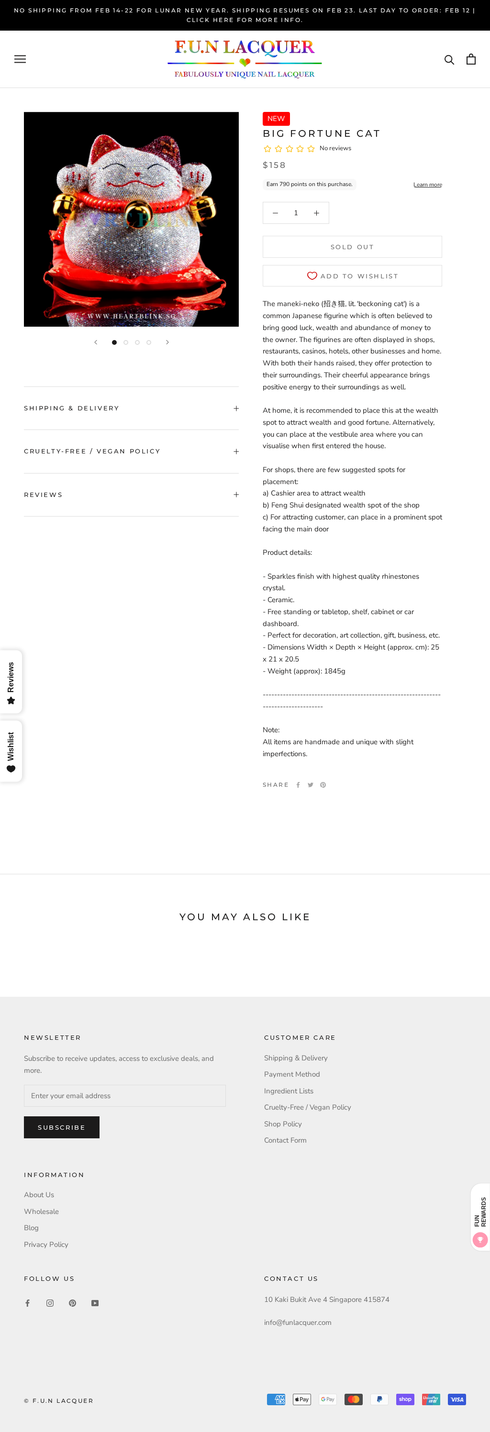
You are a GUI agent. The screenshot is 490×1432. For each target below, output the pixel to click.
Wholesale (41, 1211)
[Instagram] (50, 1303)
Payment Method (292, 1074)
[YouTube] (95, 1303)
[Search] (450, 59)
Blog (31, 1228)
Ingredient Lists (288, 1091)
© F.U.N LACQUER (59, 1400)
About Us (39, 1195)
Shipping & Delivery (71, 408)
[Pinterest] (323, 785)
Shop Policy (283, 1124)
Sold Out (353, 247)
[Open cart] (471, 59)
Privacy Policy (46, 1244)
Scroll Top (453, 1404)
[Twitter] (310, 785)
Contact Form (285, 1140)
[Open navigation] (20, 59)
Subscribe (62, 1127)
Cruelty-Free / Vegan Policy (92, 451)
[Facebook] (298, 785)
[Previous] (95, 342)
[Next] (167, 342)
